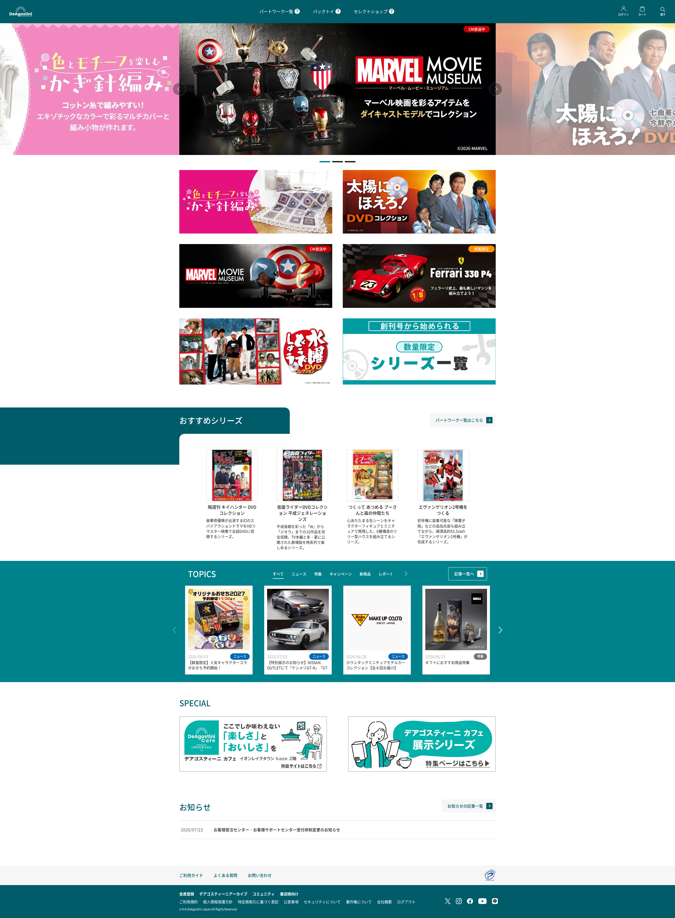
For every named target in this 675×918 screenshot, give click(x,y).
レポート (386, 573)
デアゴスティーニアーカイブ (223, 893)
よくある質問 (225, 875)
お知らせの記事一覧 (465, 806)
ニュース (299, 573)
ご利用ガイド (191, 875)
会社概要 (384, 901)
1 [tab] (325, 161)
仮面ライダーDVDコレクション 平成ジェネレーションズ (302, 513)
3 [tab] (350, 161)
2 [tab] (337, 161)
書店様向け (289, 893)
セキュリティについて (322, 901)
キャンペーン (341, 573)
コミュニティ (264, 893)
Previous (179, 89)
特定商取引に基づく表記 (258, 901)
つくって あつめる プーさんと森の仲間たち (372, 510)
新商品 (365, 573)
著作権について (359, 901)
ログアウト (406, 901)
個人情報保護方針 (218, 901)
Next (495, 89)
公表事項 (291, 901)
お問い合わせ (260, 875)
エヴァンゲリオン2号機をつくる (443, 510)
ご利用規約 (188, 901)
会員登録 (186, 893)
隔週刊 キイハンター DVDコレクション (232, 510)
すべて (278, 573)
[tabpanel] (337, 89)
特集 (318, 573)
